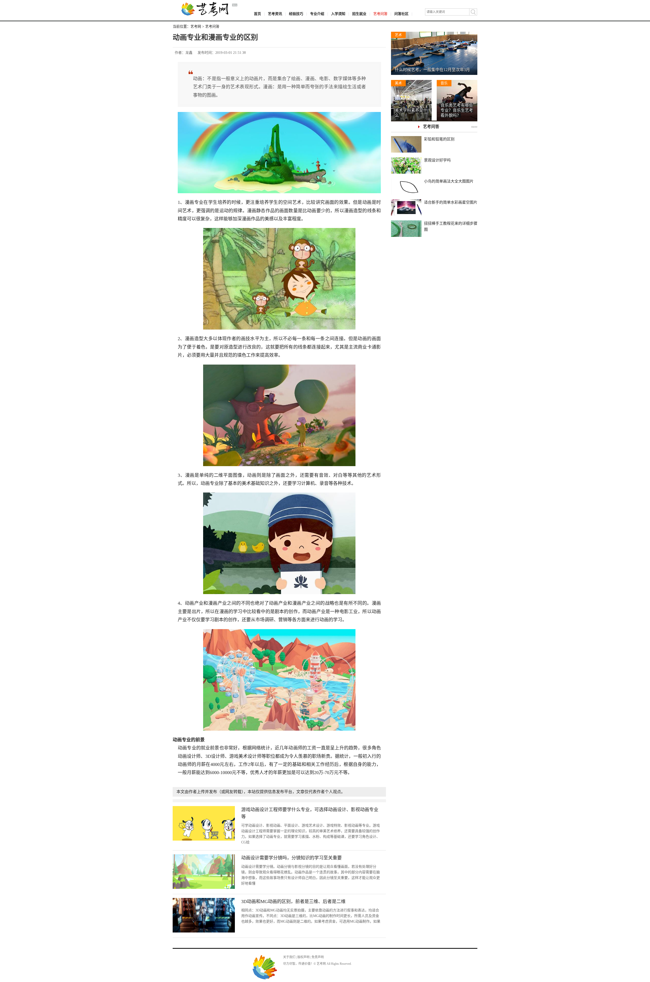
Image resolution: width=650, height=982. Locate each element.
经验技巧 (296, 14)
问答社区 (401, 14)
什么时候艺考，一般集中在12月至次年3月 (432, 70)
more (474, 126)
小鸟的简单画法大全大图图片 (449, 181)
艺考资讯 (275, 14)
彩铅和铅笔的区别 (439, 139)
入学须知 (338, 14)
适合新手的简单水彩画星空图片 (450, 202)
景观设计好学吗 (437, 160)
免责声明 (318, 957)
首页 (257, 14)
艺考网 (195, 26)
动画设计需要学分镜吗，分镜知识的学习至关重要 (291, 857)
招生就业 (359, 14)
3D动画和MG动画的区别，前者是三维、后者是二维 (293, 901)
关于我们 (289, 957)
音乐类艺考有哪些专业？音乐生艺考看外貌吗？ (457, 110)
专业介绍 (317, 14)
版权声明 (303, 957)
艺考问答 (380, 14)
